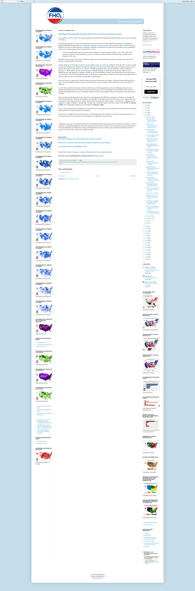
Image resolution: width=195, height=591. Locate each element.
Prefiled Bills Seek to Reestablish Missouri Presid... (152, 145)
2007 (146, 259)
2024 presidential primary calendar (78, 69)
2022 (146, 115)
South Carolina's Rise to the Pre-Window (152, 135)
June (147, 221)
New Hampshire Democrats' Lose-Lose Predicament (151, 131)
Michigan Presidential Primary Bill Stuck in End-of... (152, 197)
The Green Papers (149, 541)
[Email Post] (80, 160)
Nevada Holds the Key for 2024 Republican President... (152, 173)
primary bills (95, 162)
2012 (146, 247)
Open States (147, 535)
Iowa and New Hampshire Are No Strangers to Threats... (152, 179)
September (149, 218)
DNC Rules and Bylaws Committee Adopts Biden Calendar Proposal (79, 139)
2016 (146, 238)
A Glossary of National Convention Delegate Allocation (43, 431)
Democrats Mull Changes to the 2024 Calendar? (152, 163)
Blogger (101, 578)
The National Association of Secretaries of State (151, 543)
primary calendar (103, 162)
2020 (146, 228)
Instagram (76, 152)
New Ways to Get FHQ (152, 193)
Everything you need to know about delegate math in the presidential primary (44, 426)
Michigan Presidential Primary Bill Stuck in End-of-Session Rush (89, 34)
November (149, 216)
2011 (146, 250)
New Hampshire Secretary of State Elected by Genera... (152, 184)
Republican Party (42, 443)
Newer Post (62, 176)
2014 (146, 242)
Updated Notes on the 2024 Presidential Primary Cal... (152, 140)
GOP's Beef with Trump (151, 277)
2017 (146, 235)
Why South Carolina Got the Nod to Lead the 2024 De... (152, 189)
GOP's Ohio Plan (148, 524)
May (147, 223)
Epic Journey (148, 276)
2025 (146, 108)
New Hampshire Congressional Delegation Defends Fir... (152, 157)
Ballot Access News (151, 282)
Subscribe (151, 92)
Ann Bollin (126, 45)
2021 (146, 226)
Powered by (146, 98)
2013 (146, 245)
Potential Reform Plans (150, 522)
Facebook (83, 152)
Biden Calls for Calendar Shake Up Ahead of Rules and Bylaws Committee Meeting (84, 142)
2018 (146, 233)
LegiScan (147, 533)
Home (98, 176)
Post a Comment (65, 172)
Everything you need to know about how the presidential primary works (44, 421)
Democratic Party (42, 441)
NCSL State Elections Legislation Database (150, 538)
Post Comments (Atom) (72, 179)
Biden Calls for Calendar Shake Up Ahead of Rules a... (152, 208)
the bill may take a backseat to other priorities (93, 45)
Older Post (133, 176)
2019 (146, 231)
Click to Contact (147, 45)
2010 (146, 252)
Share (60, 163)
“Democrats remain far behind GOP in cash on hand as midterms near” (152, 270)
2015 (146, 240)
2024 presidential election (69, 162)
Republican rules (42, 346)
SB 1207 (75, 38)
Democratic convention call (44, 344)
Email (110, 152)
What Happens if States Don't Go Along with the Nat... (152, 151)
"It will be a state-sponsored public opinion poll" (151, 120)
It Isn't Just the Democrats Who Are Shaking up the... (152, 126)
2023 (146, 112)
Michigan (78, 162)
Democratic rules (41, 342)
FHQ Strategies (99, 156)
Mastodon (90, 152)
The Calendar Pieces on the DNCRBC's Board (72, 146)
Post (97, 152)
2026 (146, 105)
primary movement (112, 162)
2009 (146, 254)
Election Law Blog (150, 267)
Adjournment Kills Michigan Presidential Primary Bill (152, 168)
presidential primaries (86, 162)
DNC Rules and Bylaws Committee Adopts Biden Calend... (152, 202)
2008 (146, 257)
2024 (146, 110)
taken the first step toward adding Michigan (104, 67)
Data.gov (146, 546)
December (149, 117)
